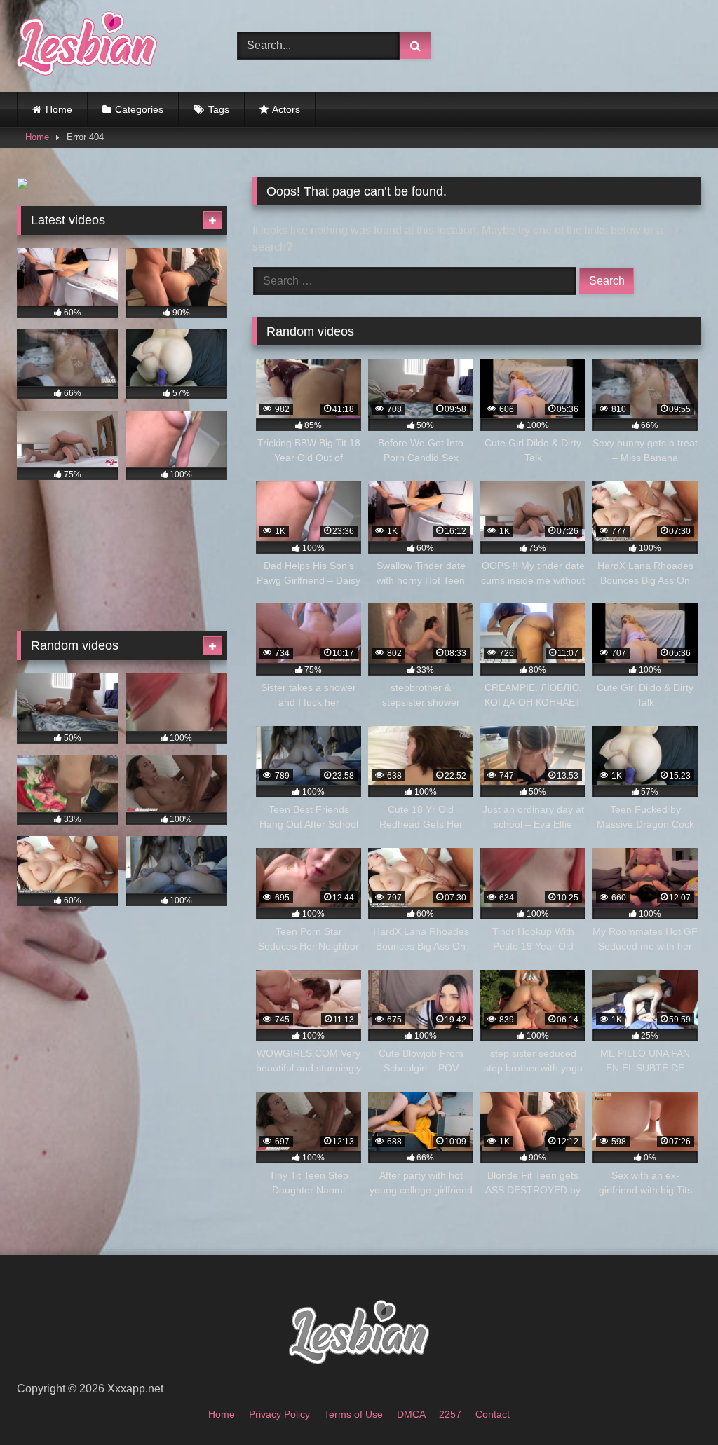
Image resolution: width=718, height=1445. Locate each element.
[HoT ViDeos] (111, 46)
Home (59, 109)
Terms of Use (353, 1414)
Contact (492, 1414)
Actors (286, 109)
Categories (139, 109)
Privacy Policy (279, 1414)
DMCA (411, 1414)
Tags (218, 109)
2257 (450, 1414)
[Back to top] (674, 1403)
